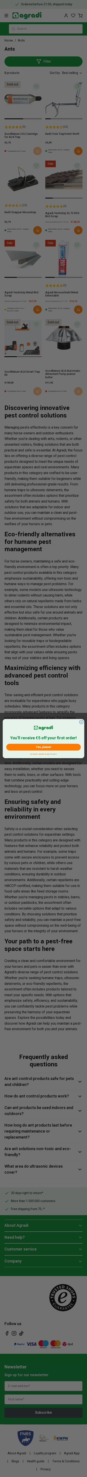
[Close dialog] (81, 722)
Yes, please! (43, 747)
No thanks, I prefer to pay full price (43, 753)
